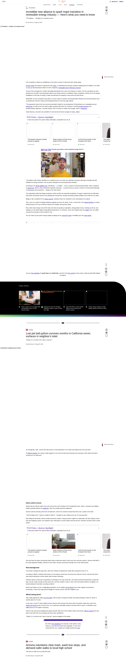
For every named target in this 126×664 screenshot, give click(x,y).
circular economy (84, 106)
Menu (121, 1)
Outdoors (80, 4)
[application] (63, 165)
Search (115, 1)
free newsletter (35, 273)
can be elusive (69, 587)
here (78, 628)
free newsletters (56, 623)
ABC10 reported (32, 453)
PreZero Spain (30, 85)
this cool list (71, 273)
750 (67, 101)
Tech (65, 4)
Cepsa (54, 85)
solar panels (87, 215)
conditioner (45, 508)
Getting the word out (32, 605)
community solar (66, 215)
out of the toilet (47, 597)
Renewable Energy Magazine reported (69, 87)
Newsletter (46, 4)
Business (71, 4)
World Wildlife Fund (41, 186)
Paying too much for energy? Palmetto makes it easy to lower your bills (53, 308)
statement (84, 108)
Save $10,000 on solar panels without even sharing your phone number (74, 308)
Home (54, 4)
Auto (59, 4)
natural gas (29, 106)
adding (87, 210)
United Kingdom (89, 202)
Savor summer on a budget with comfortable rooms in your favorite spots (30, 308)
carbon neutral (48, 199)
